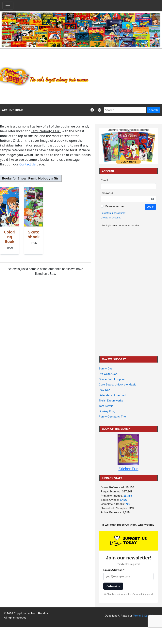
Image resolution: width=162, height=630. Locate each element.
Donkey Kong (107, 411)
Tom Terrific (106, 405)
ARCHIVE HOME (12, 110)
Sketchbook (33, 234)
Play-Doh (104, 389)
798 (127, 503)
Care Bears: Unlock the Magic (117, 384)
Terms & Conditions (145, 615)
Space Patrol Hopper (112, 379)
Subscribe (113, 586)
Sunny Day (105, 368)
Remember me (114, 206)
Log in (150, 206)
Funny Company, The (112, 416)
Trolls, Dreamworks (111, 400)
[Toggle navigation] (7, 5)
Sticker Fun (128, 469)
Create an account (111, 217)
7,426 (123, 499)
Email (104, 180)
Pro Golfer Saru (108, 373)
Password (107, 193)
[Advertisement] (127, 76)
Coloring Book (9, 236)
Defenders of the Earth (113, 395)
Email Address (113, 569)
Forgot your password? (113, 213)
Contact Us (27, 164)
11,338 (127, 495)
